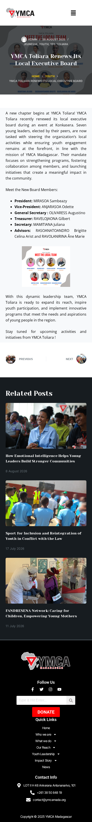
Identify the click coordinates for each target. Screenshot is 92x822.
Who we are (43, 734)
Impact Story (43, 760)
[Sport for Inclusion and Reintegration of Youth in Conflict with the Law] (46, 503)
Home (46, 728)
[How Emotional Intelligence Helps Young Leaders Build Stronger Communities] (46, 426)
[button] (73, 12)
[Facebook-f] (33, 689)
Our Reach (43, 747)
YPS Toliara (59, 44)
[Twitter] (42, 689)
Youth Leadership (43, 754)
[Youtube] (59, 689)
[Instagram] (50, 689)
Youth (44, 44)
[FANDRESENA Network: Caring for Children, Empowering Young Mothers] (46, 581)
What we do (43, 741)
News (46, 767)
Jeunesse (31, 44)
